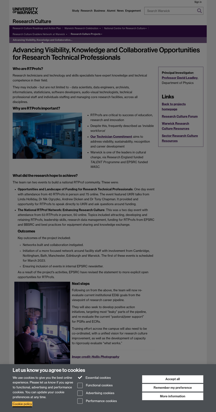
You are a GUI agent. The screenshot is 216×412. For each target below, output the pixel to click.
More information (172, 396)
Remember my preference (173, 388)
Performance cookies (101, 401)
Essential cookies (98, 378)
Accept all (172, 379)
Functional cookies (99, 385)
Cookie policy (22, 404)
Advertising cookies (99, 393)
